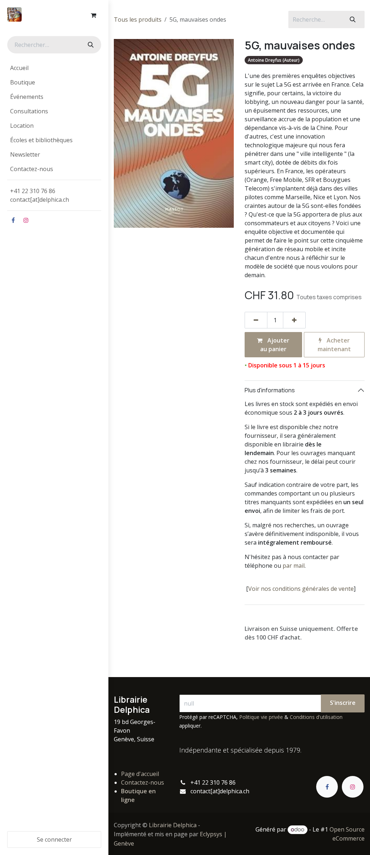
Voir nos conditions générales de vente (301, 589)
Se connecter (54, 839)
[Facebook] (13, 220)
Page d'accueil (140, 774)
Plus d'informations (270, 390)
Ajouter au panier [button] (275, 344)
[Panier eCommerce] (93, 15)
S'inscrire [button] (343, 703)
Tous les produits (138, 19)
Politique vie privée (261, 717)
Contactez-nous (142, 782)
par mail (294, 566)
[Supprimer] (256, 320)
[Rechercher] (90, 44)
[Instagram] (26, 220)
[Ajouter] (294, 320)
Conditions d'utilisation (316, 717)
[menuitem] (54, 68)
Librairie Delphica (173, 825)
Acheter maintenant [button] (334, 344)
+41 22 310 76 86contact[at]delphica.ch (40, 195)
